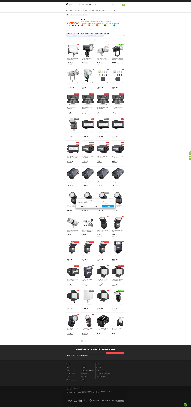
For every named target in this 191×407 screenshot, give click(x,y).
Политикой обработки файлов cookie (108, 203)
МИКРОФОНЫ (83, 367)
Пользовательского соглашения (82, 355)
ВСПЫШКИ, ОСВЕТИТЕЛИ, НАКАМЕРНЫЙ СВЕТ (88, 370)
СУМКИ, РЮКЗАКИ (84, 373)
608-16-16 (84, 4)
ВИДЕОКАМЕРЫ (69, 370)
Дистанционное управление (87, 35)
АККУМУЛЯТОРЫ (69, 379)
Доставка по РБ (98, 367)
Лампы (102, 35)
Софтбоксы (97, 35)
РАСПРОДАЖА (83, 380)
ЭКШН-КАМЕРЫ (69, 367)
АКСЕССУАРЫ (83, 379)
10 (104, 340)
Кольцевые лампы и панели (73, 33)
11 (106, 340)
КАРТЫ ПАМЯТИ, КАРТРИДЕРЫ (71, 373)
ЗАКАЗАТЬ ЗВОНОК (185, 405)
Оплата (97, 370)
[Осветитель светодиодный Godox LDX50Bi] (73, 51)
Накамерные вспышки (84, 33)
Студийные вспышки (104, 33)
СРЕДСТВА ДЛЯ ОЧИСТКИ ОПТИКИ (72, 380)
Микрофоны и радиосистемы (73, 35)
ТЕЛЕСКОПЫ (68, 376)
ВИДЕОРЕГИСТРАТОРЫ (84, 376)
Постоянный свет (94, 33)
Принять (108, 206)
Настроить (95, 206)
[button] (190, 152)
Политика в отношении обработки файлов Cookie (103, 373)
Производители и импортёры (101, 376)
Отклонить (83, 206)
